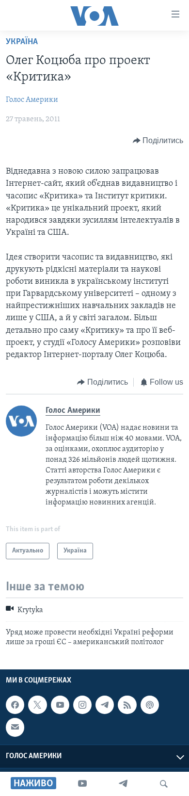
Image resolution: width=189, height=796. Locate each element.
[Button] (158, 140)
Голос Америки (32, 100)
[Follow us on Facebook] (15, 705)
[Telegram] (123, 784)
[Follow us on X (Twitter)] (37, 705)
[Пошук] (163, 784)
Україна (22, 42)
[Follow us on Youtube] (60, 705)
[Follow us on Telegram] (104, 705)
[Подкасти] (150, 705)
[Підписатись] (15, 727)
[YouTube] (82, 784)
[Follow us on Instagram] (82, 705)
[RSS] (127, 705)
